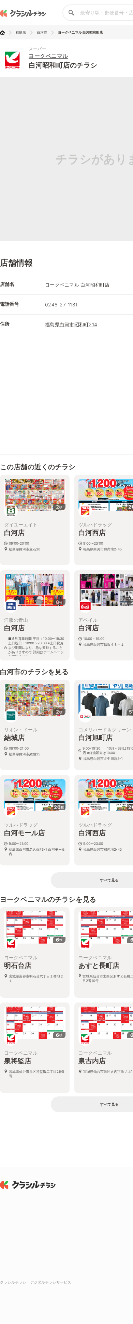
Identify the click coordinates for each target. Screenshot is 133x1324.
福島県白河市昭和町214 (71, 324)
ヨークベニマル (48, 55)
